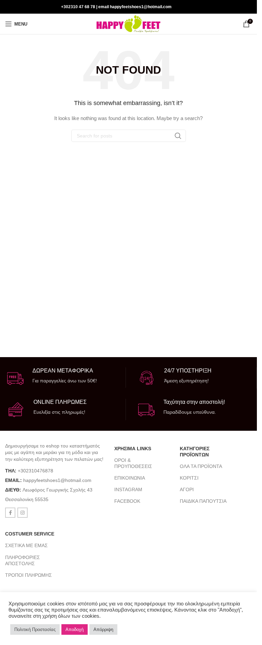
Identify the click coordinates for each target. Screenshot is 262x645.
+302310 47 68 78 (78, 6)
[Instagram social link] (247, 6)
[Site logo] (128, 23)
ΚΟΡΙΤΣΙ (189, 478)
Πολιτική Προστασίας (35, 629)
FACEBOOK (127, 501)
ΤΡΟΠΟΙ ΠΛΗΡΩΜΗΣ (28, 575)
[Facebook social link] (238, 6)
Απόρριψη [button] (103, 629)
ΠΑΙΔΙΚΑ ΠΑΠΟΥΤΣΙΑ (203, 501)
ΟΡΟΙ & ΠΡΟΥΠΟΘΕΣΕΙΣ (133, 463)
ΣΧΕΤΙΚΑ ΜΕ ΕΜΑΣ (26, 545)
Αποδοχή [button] (75, 629)
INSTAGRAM (128, 489)
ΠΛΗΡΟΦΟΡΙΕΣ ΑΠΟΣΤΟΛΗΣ (22, 560)
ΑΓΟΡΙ (187, 489)
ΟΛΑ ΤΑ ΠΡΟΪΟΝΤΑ (201, 466)
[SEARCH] (178, 136)
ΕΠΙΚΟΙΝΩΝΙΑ (129, 478)
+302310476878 (35, 470)
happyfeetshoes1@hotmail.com (57, 480)
